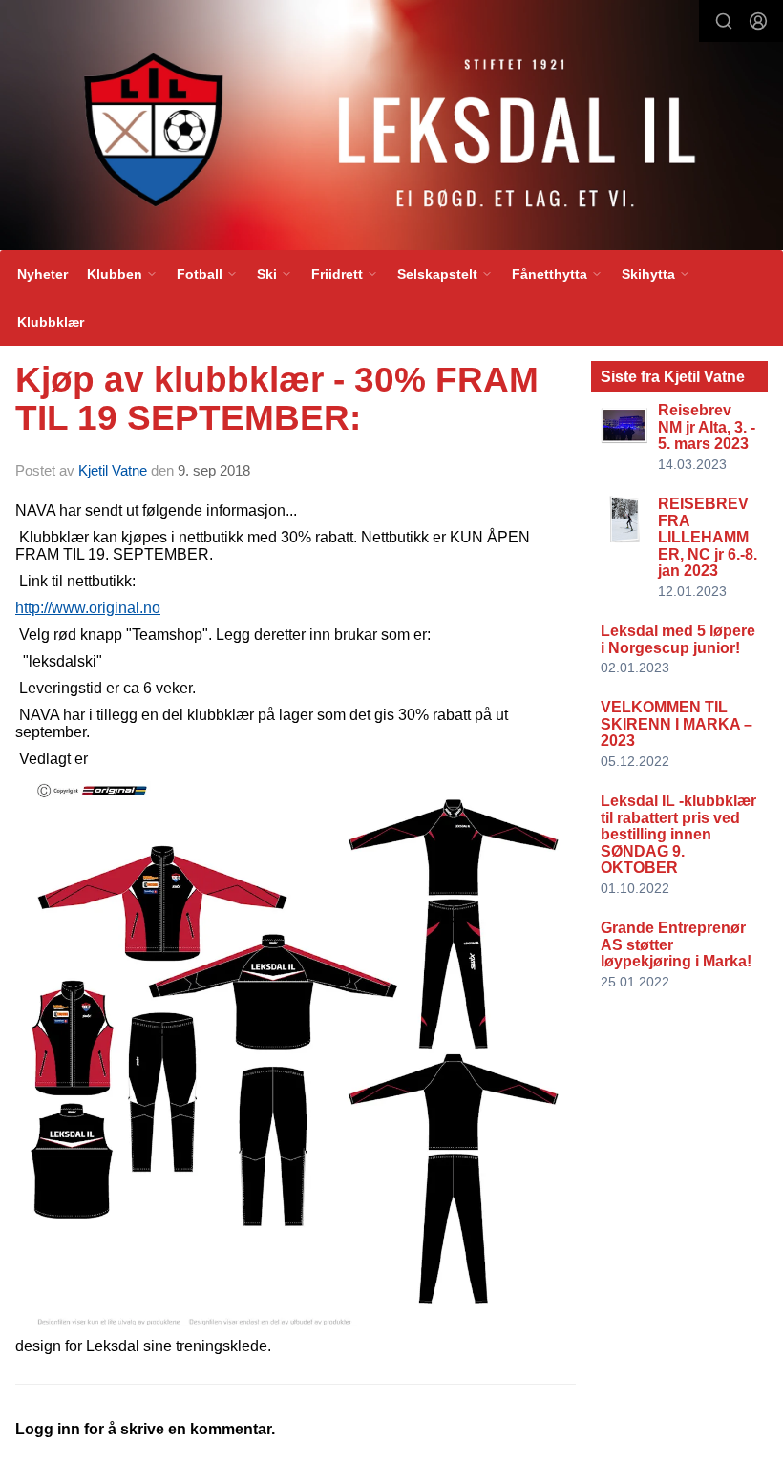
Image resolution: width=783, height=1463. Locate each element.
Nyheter (42, 274)
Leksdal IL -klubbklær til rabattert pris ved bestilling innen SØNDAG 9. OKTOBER (678, 834)
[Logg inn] (758, 21)
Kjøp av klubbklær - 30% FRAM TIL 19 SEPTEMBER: (277, 399)
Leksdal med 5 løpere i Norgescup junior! (678, 639)
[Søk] (724, 21)
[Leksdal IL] (391, 129)
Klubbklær (50, 321)
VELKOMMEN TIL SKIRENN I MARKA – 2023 (676, 724)
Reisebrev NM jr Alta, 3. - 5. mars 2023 (706, 427)
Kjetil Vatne (112, 470)
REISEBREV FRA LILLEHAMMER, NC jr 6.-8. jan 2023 (707, 537)
